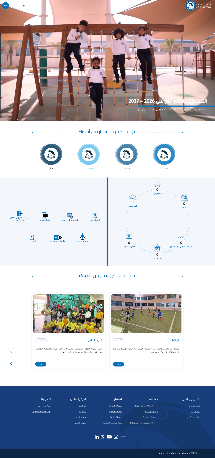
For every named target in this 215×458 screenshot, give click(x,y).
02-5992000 (44, 406)
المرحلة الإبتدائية (115, 406)
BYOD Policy (151, 411)
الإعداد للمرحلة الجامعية (112, 423)
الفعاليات (82, 411)
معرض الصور (81, 417)
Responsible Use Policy (146, 406)
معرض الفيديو (80, 423)
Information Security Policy (144, 423)
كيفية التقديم (194, 406)
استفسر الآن (195, 411)
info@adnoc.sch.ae (41, 411)
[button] (11, 353)
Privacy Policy (150, 417)
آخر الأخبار (82, 406)
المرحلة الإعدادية (115, 411)
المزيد (118, 364)
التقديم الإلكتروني (193, 417)
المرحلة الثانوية (116, 417)
